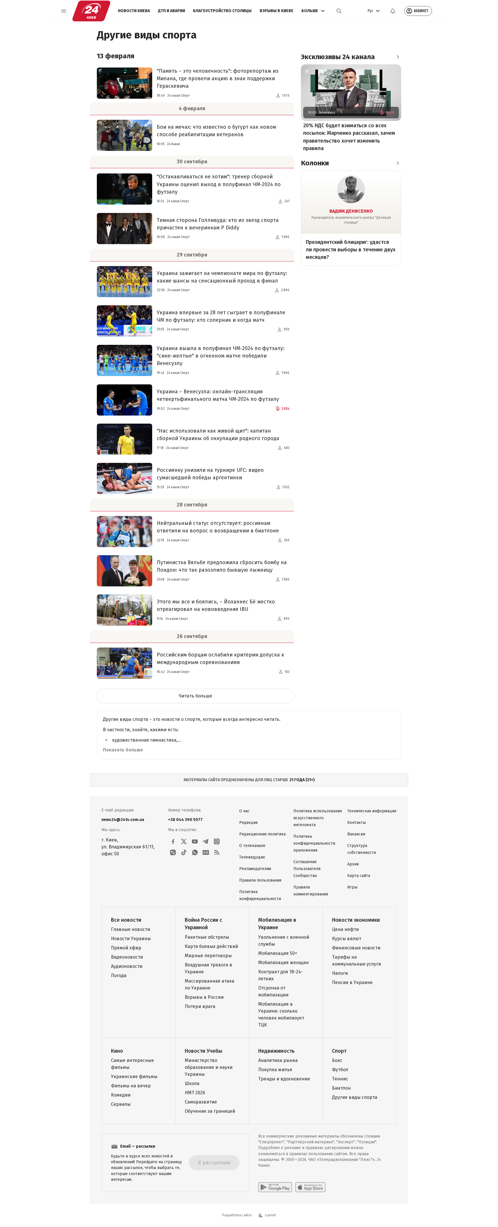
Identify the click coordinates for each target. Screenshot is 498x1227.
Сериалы (121, 1104)
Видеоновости (127, 957)
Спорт (339, 1051)
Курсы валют (346, 938)
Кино (117, 1051)
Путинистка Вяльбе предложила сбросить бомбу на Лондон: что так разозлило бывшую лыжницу (222, 566)
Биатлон (341, 1088)
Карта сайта (358, 875)
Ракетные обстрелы (207, 937)
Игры (352, 887)
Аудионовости (126, 966)
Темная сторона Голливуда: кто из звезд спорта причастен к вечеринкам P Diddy (218, 224)
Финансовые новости (356, 948)
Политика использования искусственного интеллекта (317, 818)
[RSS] (217, 852)
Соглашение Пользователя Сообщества (306, 868)
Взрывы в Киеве (276, 10)
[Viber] (173, 852)
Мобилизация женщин (283, 962)
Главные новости (130, 929)
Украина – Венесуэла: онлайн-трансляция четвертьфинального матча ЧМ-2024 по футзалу (218, 395)
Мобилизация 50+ (277, 953)
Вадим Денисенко (351, 211)
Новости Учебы (203, 1051)
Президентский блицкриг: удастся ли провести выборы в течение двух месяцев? (350, 249)
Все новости (126, 920)
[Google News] (206, 852)
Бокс (337, 1060)
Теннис (340, 1079)
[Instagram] (217, 841)
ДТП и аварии (171, 10)
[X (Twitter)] (184, 841)
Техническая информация (371, 811)
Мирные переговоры (208, 955)
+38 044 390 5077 (185, 819)
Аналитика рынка (278, 1060)
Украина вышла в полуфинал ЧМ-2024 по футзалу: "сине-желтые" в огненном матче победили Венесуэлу (220, 355)
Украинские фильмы (134, 1076)
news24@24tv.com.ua (122, 819)
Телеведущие (252, 857)
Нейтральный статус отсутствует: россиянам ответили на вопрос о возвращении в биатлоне (218, 527)
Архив (353, 864)
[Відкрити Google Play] (275, 1187)
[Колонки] (397, 163)
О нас (244, 811)
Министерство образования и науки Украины (209, 1067)
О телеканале (252, 845)
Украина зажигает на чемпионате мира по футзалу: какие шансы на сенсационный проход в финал (222, 277)
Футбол (340, 1069)
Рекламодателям (255, 868)
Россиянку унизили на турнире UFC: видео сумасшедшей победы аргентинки (210, 474)
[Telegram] (206, 841)
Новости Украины (131, 938)
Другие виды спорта (354, 1097)
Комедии (121, 1095)
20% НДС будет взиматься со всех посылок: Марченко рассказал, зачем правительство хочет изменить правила (349, 137)
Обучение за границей (210, 1111)
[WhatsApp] (195, 852)
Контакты (356, 822)
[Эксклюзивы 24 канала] (397, 56)
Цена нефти (345, 929)
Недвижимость (276, 1051)
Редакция (248, 822)
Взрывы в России (204, 997)
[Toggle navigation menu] (63, 11)
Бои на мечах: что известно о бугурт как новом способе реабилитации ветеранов (216, 131)
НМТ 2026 (195, 1092)
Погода (119, 975)
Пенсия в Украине (352, 982)
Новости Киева (134, 10)
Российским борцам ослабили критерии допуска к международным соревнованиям (220, 658)
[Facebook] (173, 841)
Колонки (315, 163)
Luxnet (270, 1215)
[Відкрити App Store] (310, 1187)
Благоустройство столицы (222, 10)
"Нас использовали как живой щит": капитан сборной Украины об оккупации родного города (218, 435)
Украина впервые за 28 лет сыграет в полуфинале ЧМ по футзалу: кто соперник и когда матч (221, 316)
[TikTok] (184, 852)
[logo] (91, 11)
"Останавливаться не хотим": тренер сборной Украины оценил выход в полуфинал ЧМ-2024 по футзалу (219, 184)
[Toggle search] (339, 11)
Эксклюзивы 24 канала (338, 57)
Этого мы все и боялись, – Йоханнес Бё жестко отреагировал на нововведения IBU (216, 605)
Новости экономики (356, 920)
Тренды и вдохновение (284, 1079)
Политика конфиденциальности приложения (314, 843)
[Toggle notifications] (392, 11)
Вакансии (356, 834)
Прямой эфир (126, 948)
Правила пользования (260, 880)
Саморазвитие (201, 1102)
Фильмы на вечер (131, 1085)
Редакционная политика (262, 834)
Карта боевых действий (211, 946)
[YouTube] (195, 841)
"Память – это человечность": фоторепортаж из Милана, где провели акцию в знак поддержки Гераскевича (217, 78)
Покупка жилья (275, 1069)
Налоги (340, 973)
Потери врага (200, 1006)
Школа (192, 1083)
